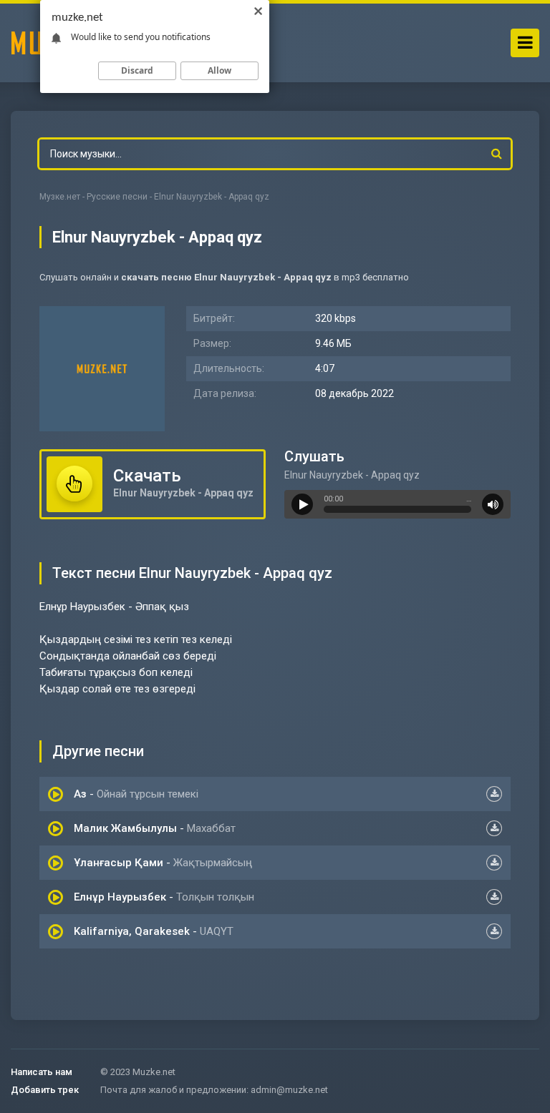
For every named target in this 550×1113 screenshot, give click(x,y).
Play (302, 504)
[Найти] (496, 153)
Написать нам (41, 1072)
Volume (492, 504)
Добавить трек (45, 1089)
